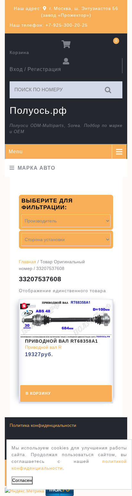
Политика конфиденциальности (43, 425)
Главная (27, 261)
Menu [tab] (16, 151)
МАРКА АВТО (36, 168)
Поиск (108, 89)
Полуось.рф (38, 110)
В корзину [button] (38, 393)
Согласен (22, 480)
